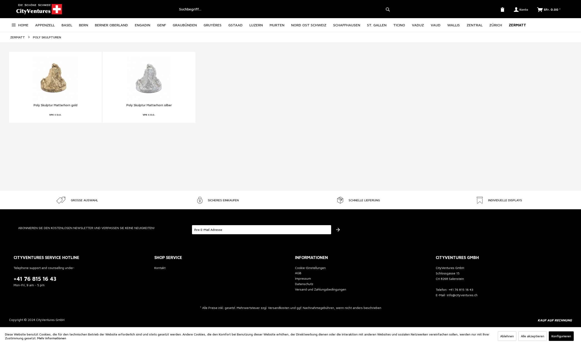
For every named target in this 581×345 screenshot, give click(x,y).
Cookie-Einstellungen (310, 268)
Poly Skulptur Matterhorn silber (149, 105)
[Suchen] (387, 9)
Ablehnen (507, 336)
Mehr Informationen (51, 338)
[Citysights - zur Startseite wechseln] (92, 9)
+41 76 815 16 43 (35, 279)
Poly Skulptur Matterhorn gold (55, 105)
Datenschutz (304, 284)
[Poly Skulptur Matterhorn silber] (149, 79)
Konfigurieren (561, 336)
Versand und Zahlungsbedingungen (320, 289)
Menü (13, 25)
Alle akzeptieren (532, 336)
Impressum (303, 278)
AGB (298, 273)
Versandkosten (278, 308)
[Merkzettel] (502, 9)
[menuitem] (283, 9)
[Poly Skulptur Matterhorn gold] (55, 79)
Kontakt (159, 268)
